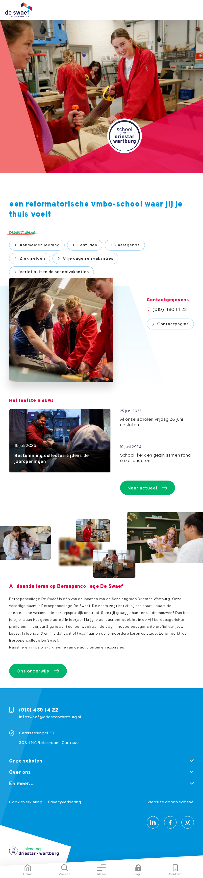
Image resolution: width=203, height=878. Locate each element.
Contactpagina (173, 323)
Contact (175, 874)
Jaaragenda (127, 245)
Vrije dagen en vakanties (88, 258)
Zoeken (65, 874)
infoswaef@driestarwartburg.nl (50, 717)
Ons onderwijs (33, 671)
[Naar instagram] (187, 822)
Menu (101, 874)
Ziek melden (32, 258)
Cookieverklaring (25, 802)
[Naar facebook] (170, 822)
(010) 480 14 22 (169, 309)
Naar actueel (142, 488)
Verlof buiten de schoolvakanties (54, 271)
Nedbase (185, 802)
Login (138, 874)
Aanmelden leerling (40, 245)
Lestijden (87, 245)
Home (27, 874)
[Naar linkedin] (153, 822)
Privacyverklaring (64, 802)
